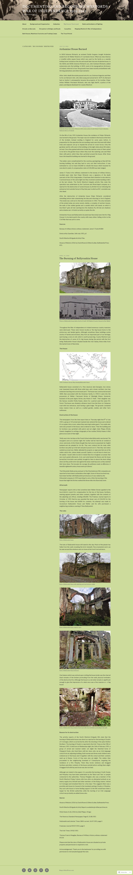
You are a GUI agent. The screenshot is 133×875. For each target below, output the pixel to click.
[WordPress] (47, 870)
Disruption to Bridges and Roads (49, 29)
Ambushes (56, 24)
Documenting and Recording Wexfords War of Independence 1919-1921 (65, 9)
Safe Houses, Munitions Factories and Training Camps (39, 33)
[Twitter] (30, 870)
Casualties (67, 29)
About (24, 24)
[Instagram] (35, 870)
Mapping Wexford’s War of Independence (88, 29)
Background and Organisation (40, 24)
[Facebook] (24, 870)
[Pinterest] (41, 870)
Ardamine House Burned (73, 49)
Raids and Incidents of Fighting (92, 24)
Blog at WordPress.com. (66, 870)
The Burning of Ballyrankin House (78, 258)
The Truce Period (66, 33)
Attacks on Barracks (29, 29)
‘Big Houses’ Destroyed (71, 24)
